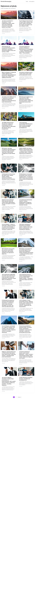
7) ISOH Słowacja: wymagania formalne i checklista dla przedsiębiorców (25, 379)
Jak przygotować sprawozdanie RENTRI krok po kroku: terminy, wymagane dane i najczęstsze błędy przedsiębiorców (25, 125)
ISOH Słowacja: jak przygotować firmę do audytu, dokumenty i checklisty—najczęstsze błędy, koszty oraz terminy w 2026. (8, 49)
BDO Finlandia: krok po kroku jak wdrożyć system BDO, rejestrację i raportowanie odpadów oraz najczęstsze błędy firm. (8, 251)
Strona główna (31, 1)
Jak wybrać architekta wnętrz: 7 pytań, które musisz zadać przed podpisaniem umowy (26, 73)
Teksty (27, 1)
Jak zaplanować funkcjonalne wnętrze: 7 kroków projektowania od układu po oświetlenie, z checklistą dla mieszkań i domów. (25, 202)
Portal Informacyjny (6, 1)
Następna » (19, 397)
